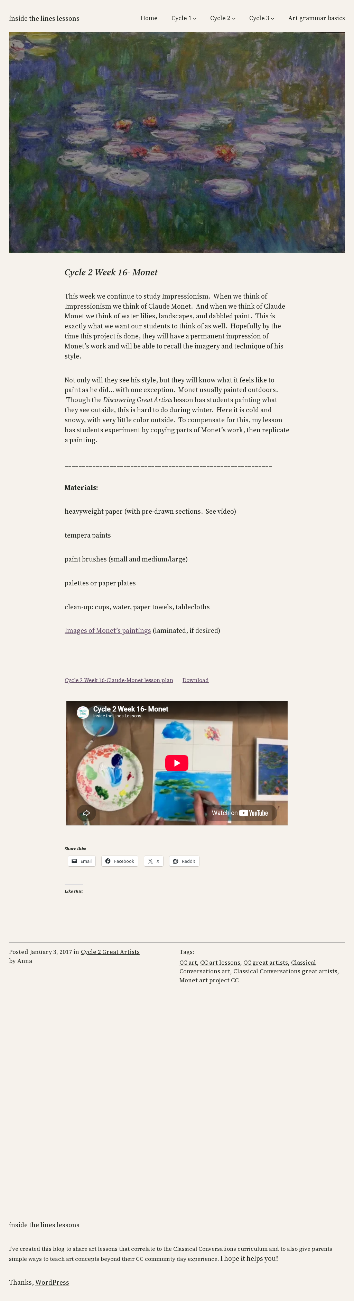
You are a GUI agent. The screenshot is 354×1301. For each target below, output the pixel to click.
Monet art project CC (209, 980)
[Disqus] (177, 1094)
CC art (188, 962)
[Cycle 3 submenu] (272, 18)
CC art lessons (220, 962)
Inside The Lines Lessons (44, 18)
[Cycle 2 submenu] (233, 18)
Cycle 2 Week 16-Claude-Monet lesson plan (119, 680)
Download (196, 680)
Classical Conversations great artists (285, 971)
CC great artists (265, 962)
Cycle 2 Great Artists (110, 952)
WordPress (52, 1282)
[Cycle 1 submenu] (194, 18)
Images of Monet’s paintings (108, 630)
